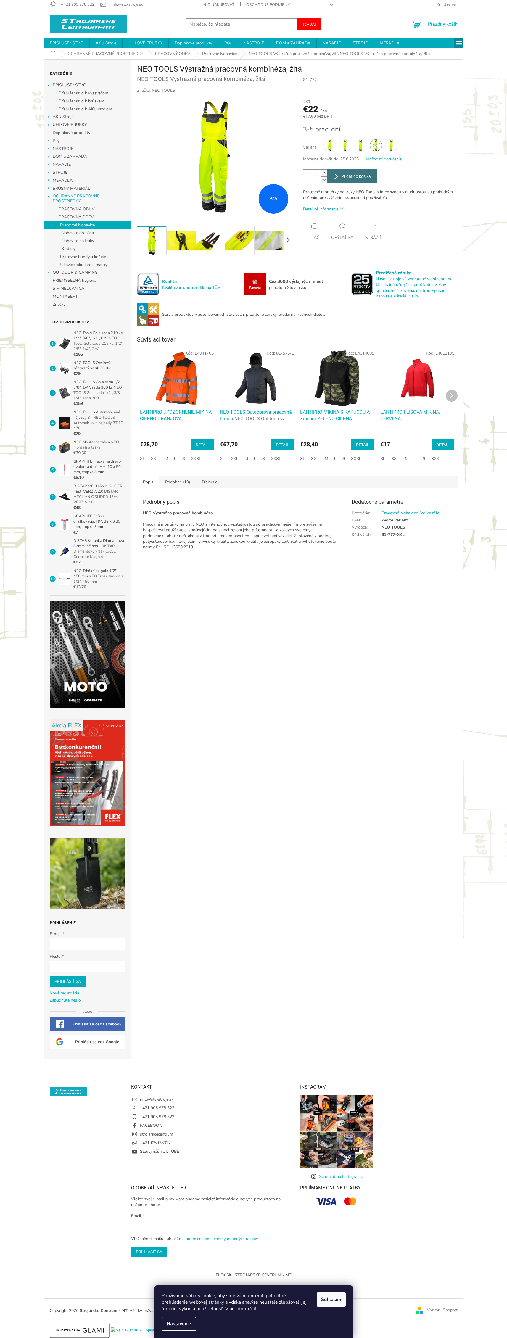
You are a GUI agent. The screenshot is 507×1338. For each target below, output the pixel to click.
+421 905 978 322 (157, 1108)
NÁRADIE (62, 164)
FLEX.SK (224, 1275)
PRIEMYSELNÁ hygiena (74, 280)
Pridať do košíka (356, 176)
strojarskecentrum (156, 1134)
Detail (202, 444)
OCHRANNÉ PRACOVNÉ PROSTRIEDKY (76, 198)
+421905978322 (155, 1143)
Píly (56, 141)
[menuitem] (66, 43)
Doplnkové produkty (71, 133)
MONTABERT (65, 296)
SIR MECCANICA (68, 288)
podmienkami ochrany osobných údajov (222, 1239)
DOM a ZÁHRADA (70, 156)
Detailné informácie (320, 209)
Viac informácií (240, 1308)
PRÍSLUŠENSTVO (69, 85)
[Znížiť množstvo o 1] (324, 179)
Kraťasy (68, 249)
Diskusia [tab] (209, 482)
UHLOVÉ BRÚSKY (70, 125)
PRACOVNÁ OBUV (77, 209)
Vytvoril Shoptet (442, 1310)
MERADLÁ (63, 180)
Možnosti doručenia (384, 159)
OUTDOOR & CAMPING (75, 272)
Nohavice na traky (78, 241)
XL (142, 458)
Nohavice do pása (78, 233)
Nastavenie (179, 1324)
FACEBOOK (151, 1125)
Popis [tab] (148, 482)
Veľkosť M (430, 513)
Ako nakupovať (218, 4)
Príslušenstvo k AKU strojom (85, 109)
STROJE (60, 172)
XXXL (196, 458)
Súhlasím (331, 1299)
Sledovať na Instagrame (341, 1176)
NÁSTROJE (63, 149)
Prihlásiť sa (67, 981)
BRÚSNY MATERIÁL (71, 188)
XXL (155, 458)
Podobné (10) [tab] (177, 482)
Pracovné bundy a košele (83, 257)
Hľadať (309, 24)
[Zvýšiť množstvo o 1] (324, 173)
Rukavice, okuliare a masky (83, 265)
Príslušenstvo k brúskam (81, 101)
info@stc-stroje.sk (156, 1099)
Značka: (156, 90)
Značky (59, 304)
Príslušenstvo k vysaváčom (83, 93)
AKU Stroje (63, 117)
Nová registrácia (64, 993)
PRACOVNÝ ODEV (76, 217)
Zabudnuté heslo (65, 1000)
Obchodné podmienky (269, 4)
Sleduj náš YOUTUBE (159, 1151)
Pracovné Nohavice (77, 225)
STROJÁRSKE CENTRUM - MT (263, 1275)
